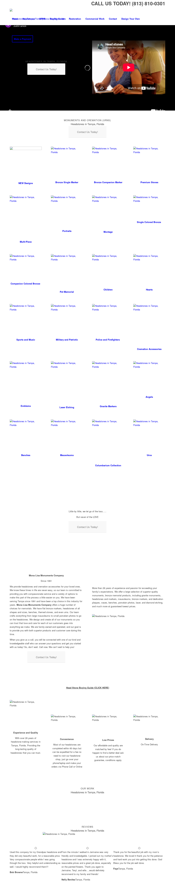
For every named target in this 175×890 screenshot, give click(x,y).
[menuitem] (15, 19)
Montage (108, 231)
